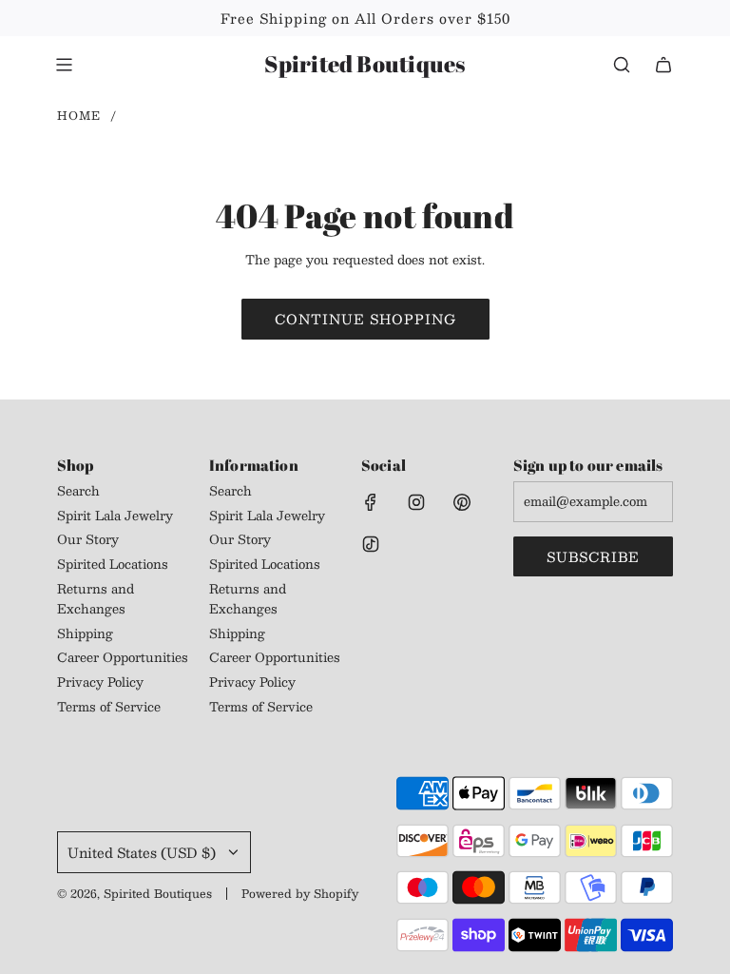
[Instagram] (416, 502)
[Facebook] (371, 502)
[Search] (622, 65)
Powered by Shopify (299, 893)
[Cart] (663, 65)
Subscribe (593, 556)
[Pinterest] (462, 502)
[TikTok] (371, 544)
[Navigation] (64, 65)
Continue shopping (365, 318)
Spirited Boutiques (364, 64)
